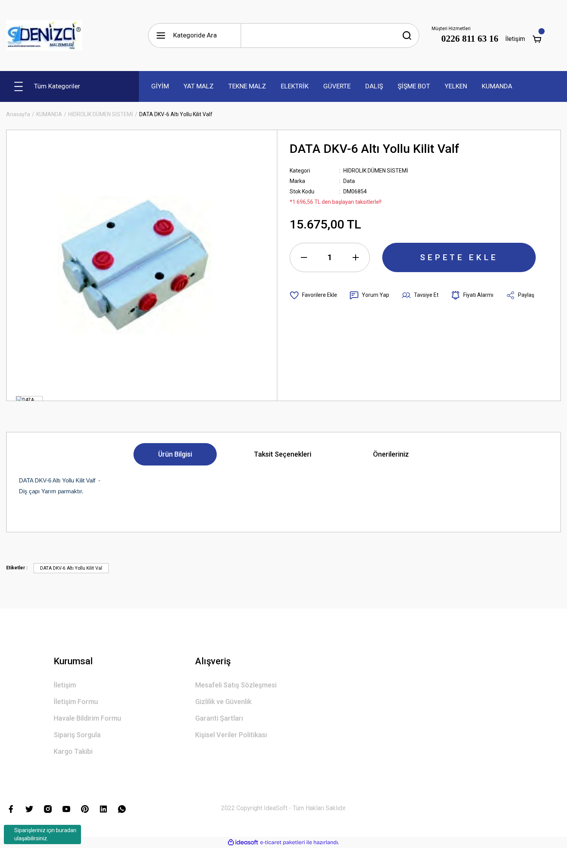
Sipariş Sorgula (77, 735)
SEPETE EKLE (459, 257)
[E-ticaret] (282, 842)
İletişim (515, 38)
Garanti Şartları (219, 718)
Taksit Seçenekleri (282, 454)
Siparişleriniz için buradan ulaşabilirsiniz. (45, 834)
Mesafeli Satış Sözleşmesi (236, 685)
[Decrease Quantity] (304, 257)
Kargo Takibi (73, 751)
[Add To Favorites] (313, 295)
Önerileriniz (391, 454)
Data (349, 181)
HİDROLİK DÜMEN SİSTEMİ (375, 171)
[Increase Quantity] (356, 257)
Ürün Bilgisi (175, 454)
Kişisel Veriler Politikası (231, 735)
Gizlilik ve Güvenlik (223, 701)
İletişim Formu (76, 701)
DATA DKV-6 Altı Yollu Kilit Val (71, 568)
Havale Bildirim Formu (87, 718)
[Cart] (537, 39)
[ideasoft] (243, 842)
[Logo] (44, 35)
